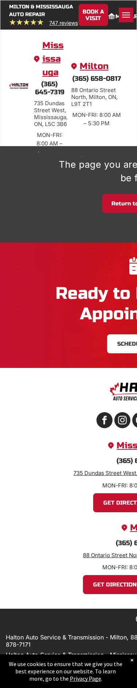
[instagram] (122, 421)
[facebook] (104, 421)
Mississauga (53, 59)
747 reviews (63, 23)
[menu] (126, 15)
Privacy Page (85, 678)
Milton (94, 66)
